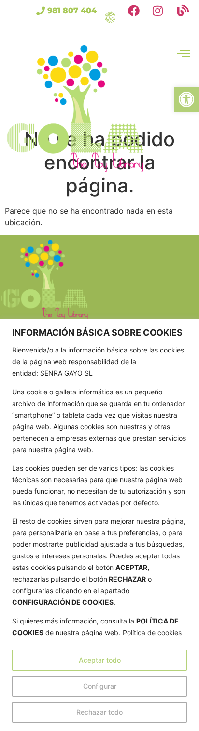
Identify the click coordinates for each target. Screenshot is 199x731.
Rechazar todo (99, 712)
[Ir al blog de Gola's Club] (185, 12)
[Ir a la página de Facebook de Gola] (136, 12)
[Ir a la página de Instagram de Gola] (161, 12)
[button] (186, 99)
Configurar (99, 686)
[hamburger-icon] (107, 18)
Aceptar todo (100, 660)
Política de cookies (152, 632)
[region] (99, 525)
